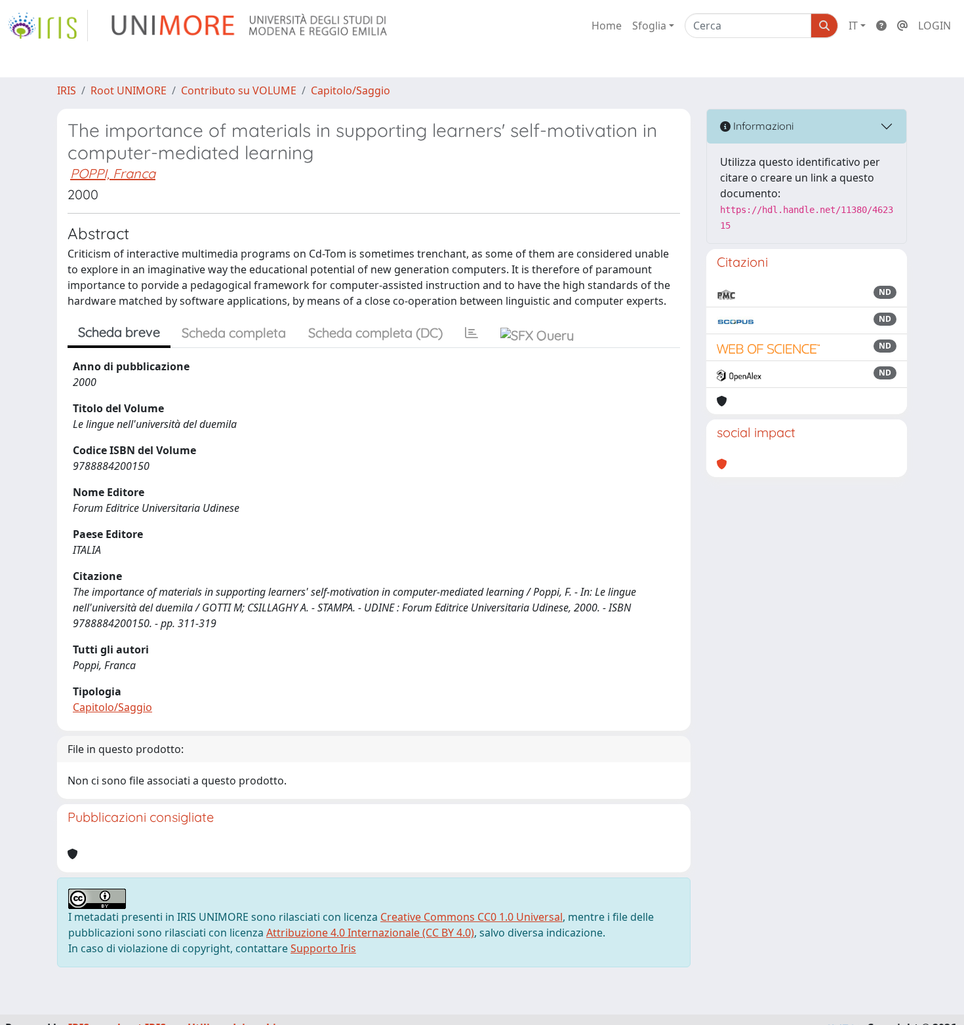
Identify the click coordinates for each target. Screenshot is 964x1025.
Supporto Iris (323, 948)
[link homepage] (48, 25)
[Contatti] (902, 25)
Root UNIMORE (128, 90)
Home (607, 25)
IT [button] (853, 25)
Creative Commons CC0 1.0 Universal (471, 917)
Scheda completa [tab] (234, 332)
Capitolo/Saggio (350, 90)
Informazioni (762, 125)
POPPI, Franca (112, 173)
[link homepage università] (250, 25)
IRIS (66, 90)
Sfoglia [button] (649, 25)
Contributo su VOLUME (238, 90)
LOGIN (934, 25)
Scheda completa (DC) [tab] (375, 332)
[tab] (471, 333)
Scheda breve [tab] (119, 332)
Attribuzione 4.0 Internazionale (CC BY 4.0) (370, 932)
